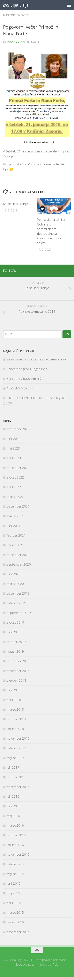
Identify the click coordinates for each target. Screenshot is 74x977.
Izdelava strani (26, 964)
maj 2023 (13, 448)
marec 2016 (15, 825)
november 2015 (18, 854)
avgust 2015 (15, 874)
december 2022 (18, 468)
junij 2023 (14, 439)
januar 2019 (15, 651)
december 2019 (18, 593)
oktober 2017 (16, 748)
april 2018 (14, 700)
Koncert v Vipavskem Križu (25, 378)
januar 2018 (15, 729)
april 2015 (14, 903)
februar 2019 (16, 642)
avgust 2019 (15, 622)
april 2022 (14, 487)
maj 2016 (13, 816)
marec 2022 (15, 497)
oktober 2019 (16, 603)
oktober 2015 (16, 864)
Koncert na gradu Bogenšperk (27, 369)
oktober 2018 (16, 680)
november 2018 (18, 671)
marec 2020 (15, 584)
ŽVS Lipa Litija (16, 5)
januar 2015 (15, 922)
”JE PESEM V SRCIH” (20, 388)
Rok (55, 964)
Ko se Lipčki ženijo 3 (17, 204)
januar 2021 (15, 545)
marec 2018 (15, 709)
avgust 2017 (15, 758)
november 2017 (18, 738)
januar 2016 (15, 845)
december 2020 (18, 555)
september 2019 (19, 613)
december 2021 (18, 506)
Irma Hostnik (16, 41)
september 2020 (19, 564)
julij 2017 (13, 767)
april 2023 (14, 458)
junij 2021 (14, 526)
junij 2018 (14, 690)
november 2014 (18, 932)
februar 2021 (16, 535)
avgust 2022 (15, 477)
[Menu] (69, 5)
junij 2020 (14, 574)
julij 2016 (13, 796)
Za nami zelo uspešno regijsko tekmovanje (36, 359)
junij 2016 (14, 806)
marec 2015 (15, 912)
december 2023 (18, 429)
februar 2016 (16, 835)
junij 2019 (14, 632)
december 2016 (18, 787)
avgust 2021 (15, 516)
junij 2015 (14, 883)
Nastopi (9, 15)
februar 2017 (16, 777)
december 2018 (18, 661)
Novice (23, 15)
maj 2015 (13, 893)
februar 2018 (16, 719)
